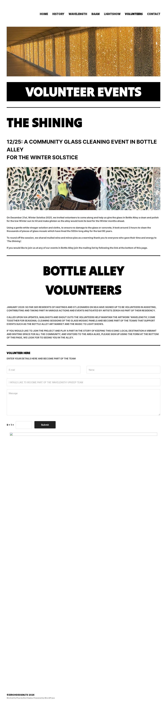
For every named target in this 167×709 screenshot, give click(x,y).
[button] (83, 322)
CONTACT (153, 14)
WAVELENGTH (78, 14)
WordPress (50, 698)
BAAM (95, 14)
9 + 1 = (10, 424)
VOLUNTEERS (134, 14)
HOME (44, 14)
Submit (45, 424)
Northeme (28, 698)
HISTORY (58, 14)
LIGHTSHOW (112, 14)
